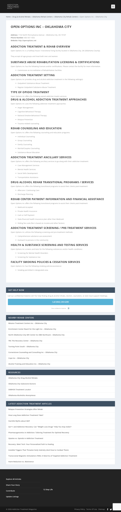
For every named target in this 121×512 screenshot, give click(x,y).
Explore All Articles (13, 479)
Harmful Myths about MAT (19, 421)
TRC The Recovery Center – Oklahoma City (25, 341)
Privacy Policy (79, 509)
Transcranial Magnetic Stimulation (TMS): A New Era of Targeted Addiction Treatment (42, 456)
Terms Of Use (91, 509)
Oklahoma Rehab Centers (42, 17)
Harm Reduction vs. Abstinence (21, 461)
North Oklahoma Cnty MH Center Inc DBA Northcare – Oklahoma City (36, 335)
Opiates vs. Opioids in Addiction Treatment (25, 438)
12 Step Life (48, 489)
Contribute (10, 491)
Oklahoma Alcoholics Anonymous (21, 395)
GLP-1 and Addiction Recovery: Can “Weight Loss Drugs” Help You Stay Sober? (39, 427)
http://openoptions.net (27, 40)
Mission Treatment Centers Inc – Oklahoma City (27, 323)
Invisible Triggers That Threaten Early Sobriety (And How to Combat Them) (38, 450)
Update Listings (12, 496)
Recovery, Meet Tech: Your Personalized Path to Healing (31, 444)
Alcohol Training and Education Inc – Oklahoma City (29, 364)
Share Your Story (13, 485)
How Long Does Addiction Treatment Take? (25, 415)
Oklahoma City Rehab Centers (66, 17)
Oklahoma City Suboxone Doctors (22, 384)
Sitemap (101, 509)
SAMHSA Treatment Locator (19, 389)
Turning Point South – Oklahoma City (23, 346)
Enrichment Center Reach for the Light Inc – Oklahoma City (32, 329)
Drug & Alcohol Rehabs (21, 17)
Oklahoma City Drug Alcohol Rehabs (23, 378)
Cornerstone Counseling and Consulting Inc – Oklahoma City (32, 352)
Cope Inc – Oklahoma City (18, 358)
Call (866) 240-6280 (60, 302)
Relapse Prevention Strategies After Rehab (25, 409)
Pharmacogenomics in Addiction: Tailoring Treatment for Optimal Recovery (38, 432)
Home (8, 17)
